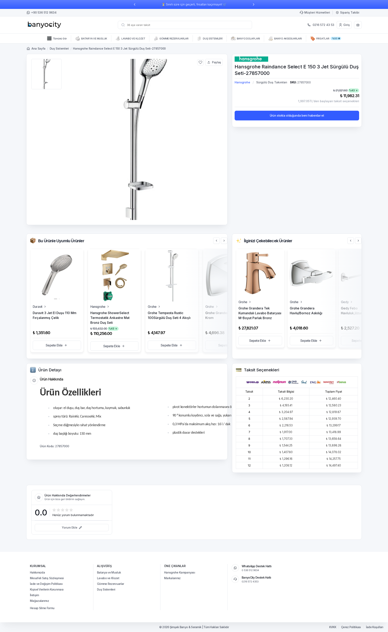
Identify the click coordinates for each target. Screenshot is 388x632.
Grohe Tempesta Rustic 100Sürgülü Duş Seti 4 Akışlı (169, 315)
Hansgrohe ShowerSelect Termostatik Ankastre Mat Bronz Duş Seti (110, 318)
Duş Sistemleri (59, 48)
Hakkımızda (37, 572)
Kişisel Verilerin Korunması (46, 589)
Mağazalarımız (39, 600)
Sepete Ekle (54, 345)
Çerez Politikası (351, 627)
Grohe (152, 307)
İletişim (34, 595)
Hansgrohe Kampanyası (179, 572)
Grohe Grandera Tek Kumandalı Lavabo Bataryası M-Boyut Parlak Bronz (259, 313)
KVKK (332, 627)
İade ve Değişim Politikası (46, 583)
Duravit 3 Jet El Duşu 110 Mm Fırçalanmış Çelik (54, 315)
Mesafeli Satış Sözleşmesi (47, 578)
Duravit (37, 307)
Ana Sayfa (38, 48)
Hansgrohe (242, 82)
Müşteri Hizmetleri (317, 12)
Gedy (345, 302)
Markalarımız (172, 578)
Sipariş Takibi (349, 12)
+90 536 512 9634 (44, 12)
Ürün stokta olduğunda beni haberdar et (297, 115)
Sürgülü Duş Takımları (271, 82)
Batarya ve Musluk (109, 572)
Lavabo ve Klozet (108, 578)
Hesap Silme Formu (42, 608)
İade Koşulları (374, 627)
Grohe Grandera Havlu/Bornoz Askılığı (306, 310)
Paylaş (216, 62)
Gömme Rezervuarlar (110, 583)
